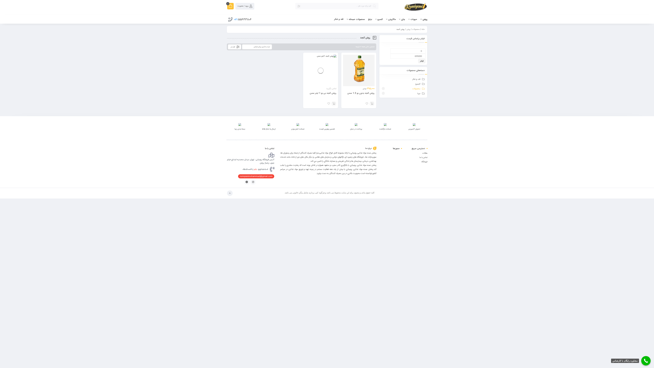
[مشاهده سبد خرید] (230, 7)
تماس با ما (423, 157)
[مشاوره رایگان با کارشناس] (646, 360)
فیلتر (422, 61)
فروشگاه (424, 161)
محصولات (416, 29)
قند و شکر (416, 79)
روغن (408, 29)
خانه (423, 29)
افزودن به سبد (372, 103)
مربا (418, 93)
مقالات (424, 153)
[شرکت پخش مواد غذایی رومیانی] (404, 8)
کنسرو (417, 84)
